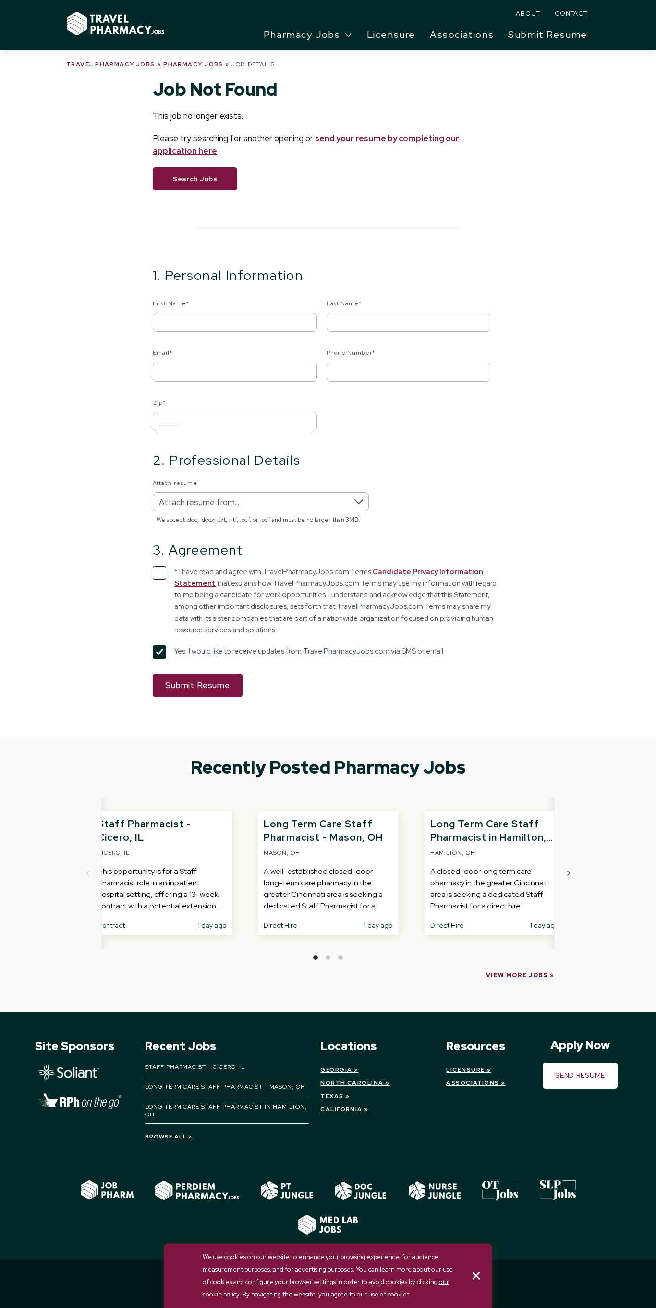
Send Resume (580, 1075)
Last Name (344, 303)
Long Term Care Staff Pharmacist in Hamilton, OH (488, 837)
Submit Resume (547, 34)
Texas (331, 1096)
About (528, 14)
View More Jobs (517, 975)
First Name (171, 303)
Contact (571, 14)
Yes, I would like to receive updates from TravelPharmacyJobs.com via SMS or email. (309, 651)
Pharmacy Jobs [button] (302, 34)
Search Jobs (195, 178)
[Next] (568, 873)
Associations (462, 34)
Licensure (391, 34)
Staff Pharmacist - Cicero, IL (195, 1067)
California (341, 1109)
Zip (159, 403)
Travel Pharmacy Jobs (110, 64)
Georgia (336, 1070)
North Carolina (351, 1083)
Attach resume (175, 483)
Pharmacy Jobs (193, 64)
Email (162, 353)
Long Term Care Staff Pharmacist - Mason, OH (225, 1086)
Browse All (166, 1136)
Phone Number (351, 353)
